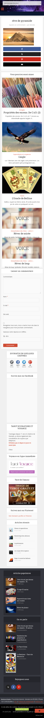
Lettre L (30, 261)
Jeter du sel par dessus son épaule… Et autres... (25, 627)
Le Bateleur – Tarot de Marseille (25, 655)
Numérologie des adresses (22, 536)
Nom (5, 297)
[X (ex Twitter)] (8, 687)
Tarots (22, 196)
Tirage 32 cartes (22, 590)
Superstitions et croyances (22, 154)
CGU (15, 702)
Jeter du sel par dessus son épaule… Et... (25, 581)
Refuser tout (39, 715)
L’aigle (22, 156)
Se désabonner (25, 704)
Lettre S (30, 231)
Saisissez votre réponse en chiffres (14, 332)
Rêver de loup (22, 263)
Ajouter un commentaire (17, 25)
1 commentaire (21, 649)
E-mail (5, 305)
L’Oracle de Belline (22, 198)
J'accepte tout (22, 709)
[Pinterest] (18, 687)
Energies (22, 110)
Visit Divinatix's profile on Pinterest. (20, 516)
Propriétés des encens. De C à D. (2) (22, 112)
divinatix (32, 25)
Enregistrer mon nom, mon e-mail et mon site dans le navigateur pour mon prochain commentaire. (21, 326)
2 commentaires (22, 642)
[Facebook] (13, 687)
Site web (6, 314)
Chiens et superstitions (21, 528)
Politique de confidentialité (26, 702)
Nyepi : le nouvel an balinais (22, 558)
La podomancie (18, 543)
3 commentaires (22, 630)
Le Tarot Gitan (22, 647)
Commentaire (7, 277)
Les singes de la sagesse (21, 551)
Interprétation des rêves (19, 231)
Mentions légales (6, 699)
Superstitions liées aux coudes (24, 600)
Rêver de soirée (22, 233)
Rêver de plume (22, 608)
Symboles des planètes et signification (22, 638)
